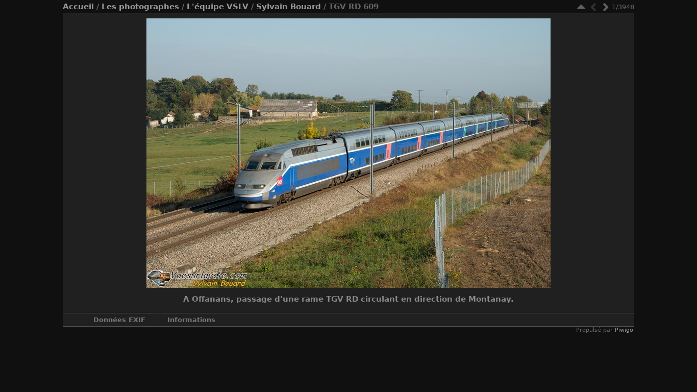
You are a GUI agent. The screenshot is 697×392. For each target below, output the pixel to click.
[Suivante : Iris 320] (606, 7)
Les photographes (140, 6)
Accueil (78, 6)
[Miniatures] (581, 7)
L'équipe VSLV (217, 6)
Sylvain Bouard (288, 6)
